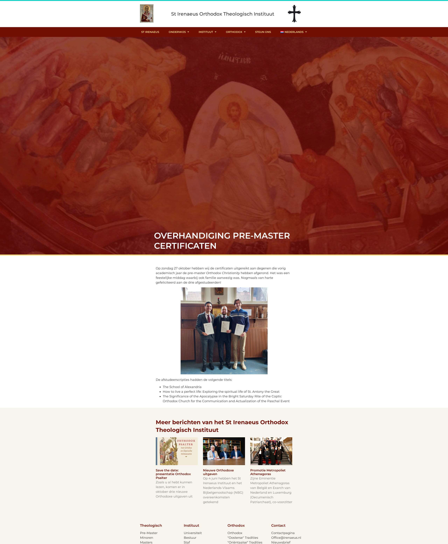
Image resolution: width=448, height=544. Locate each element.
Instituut (206, 32)
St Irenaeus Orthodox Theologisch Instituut (222, 14)
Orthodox (234, 32)
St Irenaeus (150, 32)
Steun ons (263, 32)
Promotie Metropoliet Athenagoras (268, 472)
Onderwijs (177, 32)
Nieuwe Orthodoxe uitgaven (218, 472)
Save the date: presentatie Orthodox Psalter (173, 474)
